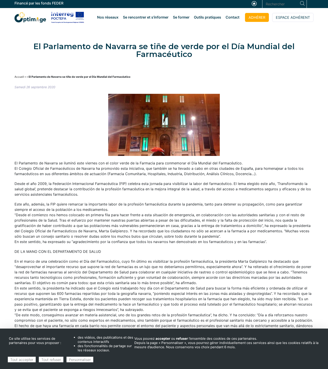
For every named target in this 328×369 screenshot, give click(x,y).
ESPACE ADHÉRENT (293, 17)
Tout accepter (21, 359)
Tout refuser (51, 359)
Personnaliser (80, 359)
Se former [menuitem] (181, 17)
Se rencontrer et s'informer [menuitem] (145, 17)
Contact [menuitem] (232, 17)
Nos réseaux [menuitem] (107, 17)
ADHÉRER (257, 17)
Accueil (254, 3)
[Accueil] (30, 17)
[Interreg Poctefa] (67, 17)
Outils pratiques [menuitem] (207, 17)
